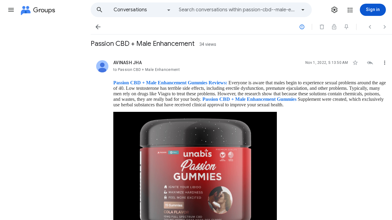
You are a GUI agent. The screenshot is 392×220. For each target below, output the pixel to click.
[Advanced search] (302, 10)
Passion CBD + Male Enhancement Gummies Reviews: (170, 82)
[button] (11, 9)
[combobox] (238, 10)
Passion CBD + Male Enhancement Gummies (249, 99)
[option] (142, 10)
